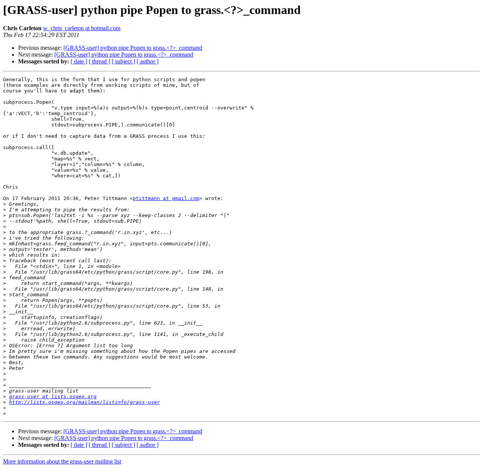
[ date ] (79, 61)
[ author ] (147, 61)
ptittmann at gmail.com (166, 198)
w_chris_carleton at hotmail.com (81, 28)
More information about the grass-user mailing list (62, 461)
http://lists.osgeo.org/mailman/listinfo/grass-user (84, 402)
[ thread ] (99, 61)
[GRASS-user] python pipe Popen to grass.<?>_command (132, 48)
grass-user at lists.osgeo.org (53, 396)
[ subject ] (123, 61)
